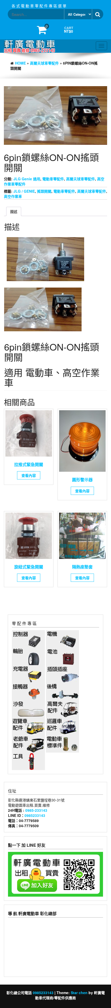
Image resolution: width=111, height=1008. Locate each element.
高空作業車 (13, 196)
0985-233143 (36, 810)
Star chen (79, 992)
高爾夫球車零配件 (44, 63)
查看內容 (28, 475)
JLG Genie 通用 (26, 178)
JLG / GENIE (24, 191)
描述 (13, 211)
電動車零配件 (53, 178)
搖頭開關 (44, 191)
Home (20, 63)
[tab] (13, 211)
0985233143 (35, 815)
